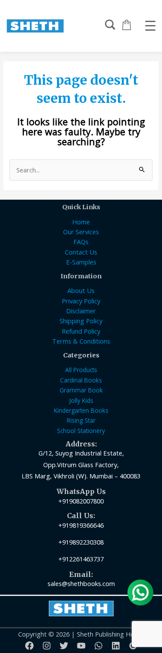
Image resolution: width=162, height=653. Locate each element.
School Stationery (81, 431)
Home (81, 221)
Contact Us (81, 252)
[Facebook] (29, 645)
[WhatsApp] (98, 645)
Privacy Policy (81, 300)
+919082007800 (81, 501)
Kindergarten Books (81, 410)
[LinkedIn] (115, 645)
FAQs (81, 241)
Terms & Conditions (81, 341)
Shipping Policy (81, 320)
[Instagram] (46, 645)
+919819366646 (81, 525)
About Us (81, 290)
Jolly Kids (81, 400)
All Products (81, 370)
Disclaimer (81, 310)
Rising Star (81, 420)
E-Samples (81, 262)
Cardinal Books (81, 380)
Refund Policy (81, 331)
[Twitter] (64, 645)
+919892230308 (81, 542)
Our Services (81, 231)
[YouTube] (81, 645)
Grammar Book (81, 390)
